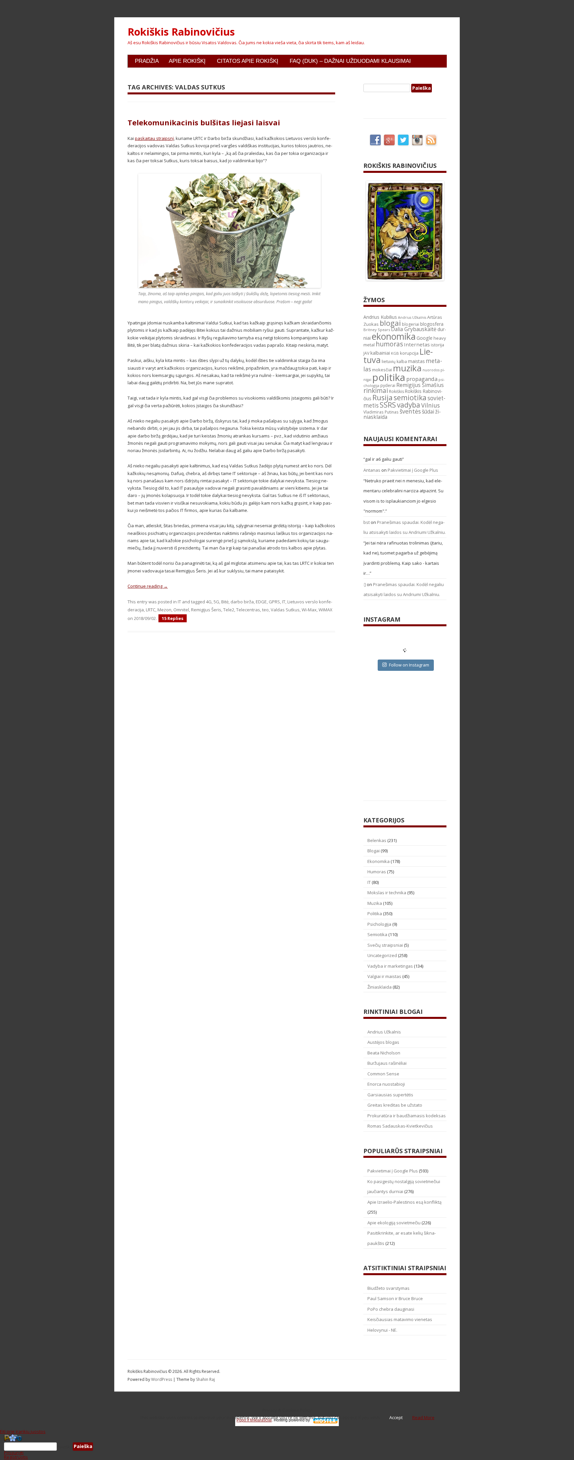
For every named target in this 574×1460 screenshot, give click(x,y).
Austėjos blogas (383, 1042)
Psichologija (379, 924)
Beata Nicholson (383, 1053)
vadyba (408, 405)
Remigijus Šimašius (420, 385)
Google (424, 338)
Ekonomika (378, 861)
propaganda (421, 379)
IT (179, 602)
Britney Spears (376, 329)
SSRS (388, 405)
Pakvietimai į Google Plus (413, 470)
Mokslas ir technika (386, 893)
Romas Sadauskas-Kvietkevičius (400, 1126)
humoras (389, 344)
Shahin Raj (205, 1379)
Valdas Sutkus (285, 610)
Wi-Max (309, 610)
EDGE (261, 602)
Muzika (374, 903)
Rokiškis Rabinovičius (181, 32)
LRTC (150, 610)
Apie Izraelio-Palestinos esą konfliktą (404, 1202)
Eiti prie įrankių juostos (23, 1431)
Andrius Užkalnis (412, 317)
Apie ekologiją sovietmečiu (394, 1223)
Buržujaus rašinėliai (387, 1063)
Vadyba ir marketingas (390, 966)
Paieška (65, 1446)
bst (366, 522)
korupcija (409, 353)
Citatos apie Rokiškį (247, 61)
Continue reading (148, 586)
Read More (423, 1417)
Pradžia (147, 61)
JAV (366, 353)
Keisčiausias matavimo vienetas (399, 1319)
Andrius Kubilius (380, 317)
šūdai (428, 411)
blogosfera (431, 324)
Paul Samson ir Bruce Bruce (395, 1298)
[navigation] (287, 1447)
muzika (407, 368)
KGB (395, 353)
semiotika (410, 397)
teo (265, 610)
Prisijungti (14, 1453)
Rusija (382, 397)
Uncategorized (382, 955)
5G (216, 602)
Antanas (371, 470)
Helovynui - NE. (382, 1330)
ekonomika (394, 336)
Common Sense (383, 1074)
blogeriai (410, 324)
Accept (396, 1417)
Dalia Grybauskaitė (413, 329)
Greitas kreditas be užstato (394, 1105)
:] (364, 584)
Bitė (225, 602)
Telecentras (248, 610)
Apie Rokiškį (187, 61)
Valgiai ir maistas (384, 976)
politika (388, 377)
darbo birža (242, 602)
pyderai (387, 385)
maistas (416, 361)
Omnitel (181, 610)
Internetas (417, 344)
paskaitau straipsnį (154, 138)
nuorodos (431, 370)
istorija (437, 345)
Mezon (164, 610)
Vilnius (430, 405)
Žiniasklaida (379, 987)
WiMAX (326, 610)
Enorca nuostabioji (386, 1084)
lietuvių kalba (394, 361)
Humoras (376, 872)
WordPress (162, 1379)
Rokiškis (396, 391)
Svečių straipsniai (385, 945)
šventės (410, 411)
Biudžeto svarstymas (388, 1288)
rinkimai (375, 390)
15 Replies (172, 618)
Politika (374, 913)
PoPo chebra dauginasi (390, 1309)
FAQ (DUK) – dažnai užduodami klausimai (350, 61)
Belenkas (376, 840)
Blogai (373, 851)
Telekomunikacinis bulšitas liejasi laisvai (204, 122)
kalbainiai (380, 353)
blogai (390, 323)
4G (209, 602)
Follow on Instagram (409, 665)
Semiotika (377, 934)
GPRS (274, 602)
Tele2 (228, 610)
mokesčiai (382, 370)
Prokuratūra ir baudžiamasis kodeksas (406, 1116)
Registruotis (16, 1457)
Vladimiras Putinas (381, 412)
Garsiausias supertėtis (390, 1095)
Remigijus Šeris (206, 610)
